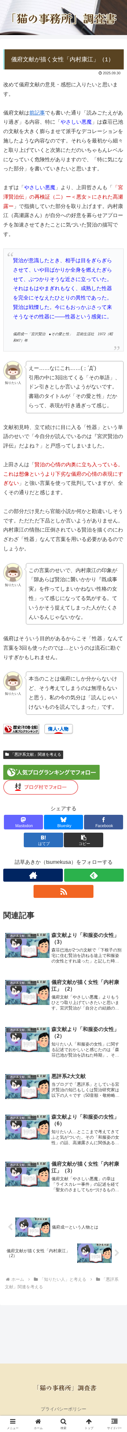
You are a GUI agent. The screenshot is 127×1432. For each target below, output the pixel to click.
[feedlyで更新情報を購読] (94, 875)
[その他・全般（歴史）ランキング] (21, 728)
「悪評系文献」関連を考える (35, 754)
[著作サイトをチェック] (33, 875)
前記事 (37, 113)
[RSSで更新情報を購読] (63, 891)
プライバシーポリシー (63, 1409)
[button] (83, 840)
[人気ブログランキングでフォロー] (51, 772)
